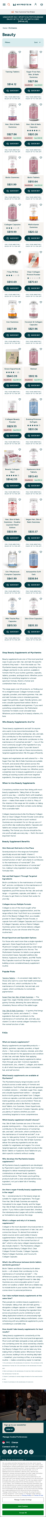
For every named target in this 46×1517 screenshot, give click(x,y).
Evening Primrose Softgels (33, 420)
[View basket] (42, 4)
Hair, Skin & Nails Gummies (12, 125)
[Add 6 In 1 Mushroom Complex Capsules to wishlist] (20, 552)
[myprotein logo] (22, 4)
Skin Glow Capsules (33, 619)
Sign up (9, 1429)
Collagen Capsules (12, 225)
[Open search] (8, 4)
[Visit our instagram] (4, 1452)
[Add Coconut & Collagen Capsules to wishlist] (41, 302)
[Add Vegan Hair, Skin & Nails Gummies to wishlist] (41, 499)
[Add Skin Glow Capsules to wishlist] (41, 599)
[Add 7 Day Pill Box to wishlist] (20, 252)
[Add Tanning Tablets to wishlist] (20, 52)
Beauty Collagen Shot (12, 470)
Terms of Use (38, 1495)
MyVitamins (12, 28)
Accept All (23, 1513)
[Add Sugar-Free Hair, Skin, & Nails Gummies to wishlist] (41, 52)
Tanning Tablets (12, 72)
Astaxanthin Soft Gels (33, 573)
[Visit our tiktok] (15, 1452)
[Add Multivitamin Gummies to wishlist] (41, 205)
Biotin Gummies (12, 177)
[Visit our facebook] (10, 1452)
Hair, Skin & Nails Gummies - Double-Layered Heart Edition (12, 523)
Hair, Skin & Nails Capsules (33, 125)
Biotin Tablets (34, 177)
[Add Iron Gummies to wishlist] (20, 302)
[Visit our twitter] (26, 1452)
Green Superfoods (12, 369)
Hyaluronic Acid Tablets (33, 470)
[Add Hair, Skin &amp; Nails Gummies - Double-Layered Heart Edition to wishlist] (20, 499)
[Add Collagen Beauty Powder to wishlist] (20, 399)
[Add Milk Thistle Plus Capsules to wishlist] (20, 599)
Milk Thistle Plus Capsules (12, 620)
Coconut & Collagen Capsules (33, 323)
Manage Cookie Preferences (15, 1437)
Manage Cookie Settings (23, 1500)
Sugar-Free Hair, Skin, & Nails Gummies (33, 74)
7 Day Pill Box (12, 272)
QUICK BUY (14, 91)
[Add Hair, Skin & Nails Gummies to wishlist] (20, 104)
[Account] (36, 4)
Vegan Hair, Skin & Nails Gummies (33, 520)
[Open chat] (31, 1452)
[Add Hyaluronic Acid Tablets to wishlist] (41, 449)
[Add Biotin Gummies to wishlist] (20, 157)
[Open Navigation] (4, 4)
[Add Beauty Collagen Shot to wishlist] (20, 449)
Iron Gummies (12, 322)
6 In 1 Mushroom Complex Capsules (12, 573)
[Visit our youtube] (20, 1452)
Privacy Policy (26, 1495)
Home (5, 28)
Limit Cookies (23, 1506)
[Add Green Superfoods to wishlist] (20, 349)
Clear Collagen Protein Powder (33, 273)
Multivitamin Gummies (33, 226)
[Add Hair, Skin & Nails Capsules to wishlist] (41, 104)
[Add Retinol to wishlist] (41, 349)
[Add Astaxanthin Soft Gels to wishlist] (41, 552)
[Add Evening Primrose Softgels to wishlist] (41, 399)
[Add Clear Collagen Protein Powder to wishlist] (41, 252)
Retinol (33, 369)
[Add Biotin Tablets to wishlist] (41, 157)
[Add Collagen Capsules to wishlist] (20, 205)
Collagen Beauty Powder (12, 420)
